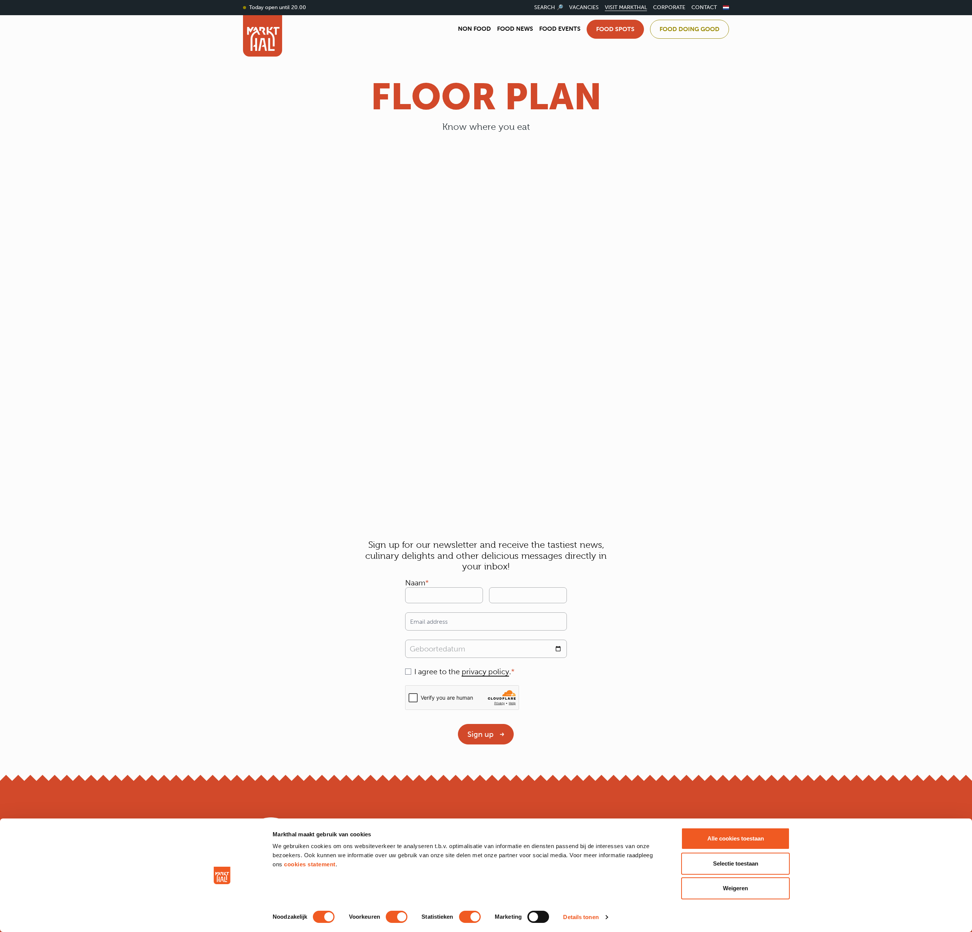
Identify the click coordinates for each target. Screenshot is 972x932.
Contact (704, 7)
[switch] (396, 917)
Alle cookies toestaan (735, 838)
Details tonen (580, 917)
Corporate (669, 7)
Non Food (474, 28)
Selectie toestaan (735, 863)
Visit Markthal (626, 7)
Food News (515, 28)
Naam (415, 582)
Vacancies (584, 7)
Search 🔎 (548, 7)
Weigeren (735, 888)
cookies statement (310, 864)
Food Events (560, 28)
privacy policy (485, 671)
